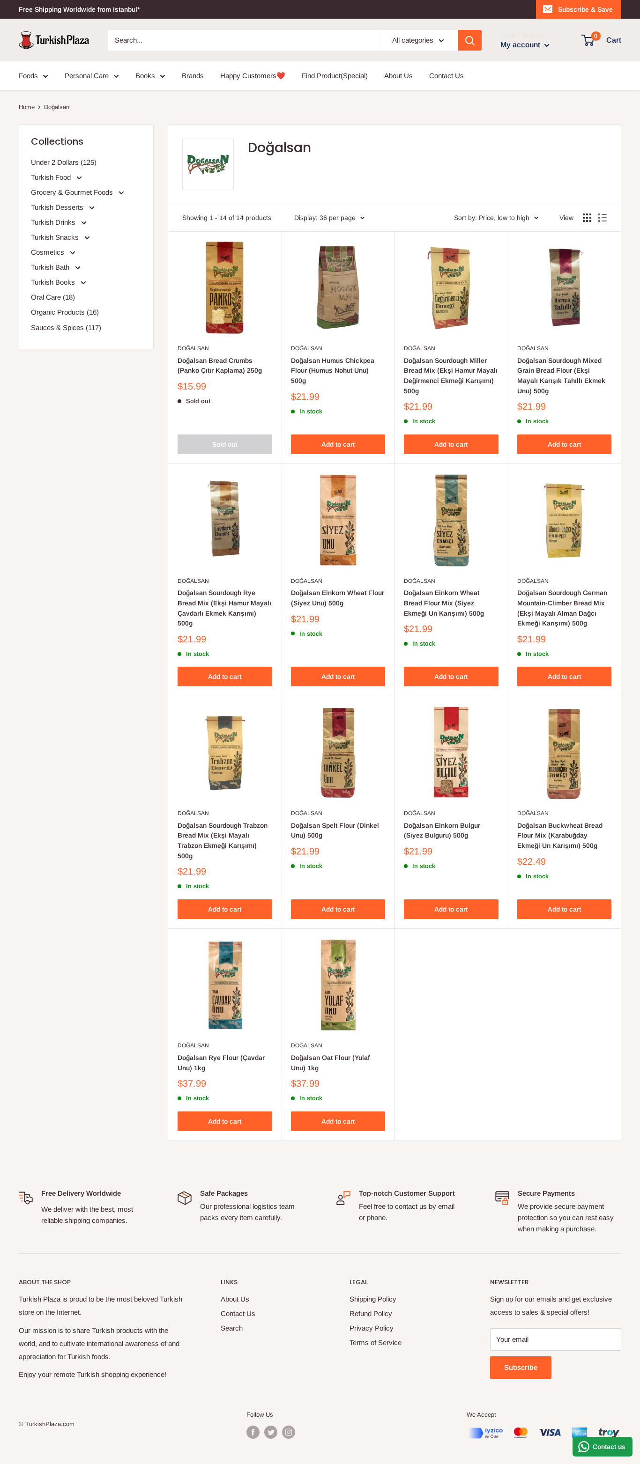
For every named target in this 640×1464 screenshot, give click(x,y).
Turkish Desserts (58, 207)
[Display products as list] (602, 217)
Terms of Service (376, 1342)
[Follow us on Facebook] (253, 1432)
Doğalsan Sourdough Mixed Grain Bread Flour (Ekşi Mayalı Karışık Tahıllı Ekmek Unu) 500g (561, 376)
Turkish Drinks (54, 222)
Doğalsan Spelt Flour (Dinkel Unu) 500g (335, 830)
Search (232, 1328)
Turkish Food (52, 177)
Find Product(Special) (335, 76)
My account (521, 45)
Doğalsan (193, 348)
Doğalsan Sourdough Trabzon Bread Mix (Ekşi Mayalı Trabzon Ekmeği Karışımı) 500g (223, 841)
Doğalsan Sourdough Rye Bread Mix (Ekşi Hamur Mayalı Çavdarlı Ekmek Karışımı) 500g (224, 608)
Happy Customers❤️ (252, 76)
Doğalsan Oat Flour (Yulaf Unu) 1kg (330, 1063)
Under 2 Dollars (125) (64, 162)
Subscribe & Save (585, 9)
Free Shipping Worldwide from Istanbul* (79, 9)
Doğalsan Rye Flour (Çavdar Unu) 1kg (221, 1063)
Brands (193, 76)
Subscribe (520, 1367)
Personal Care (87, 76)
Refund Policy (371, 1313)
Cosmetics (48, 252)
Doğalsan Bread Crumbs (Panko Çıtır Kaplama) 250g (220, 366)
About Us (398, 76)
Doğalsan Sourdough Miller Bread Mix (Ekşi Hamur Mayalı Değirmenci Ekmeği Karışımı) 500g (451, 376)
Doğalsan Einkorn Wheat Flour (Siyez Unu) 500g (337, 598)
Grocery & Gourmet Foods (73, 192)
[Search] (470, 40)
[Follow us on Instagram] (288, 1432)
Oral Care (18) (53, 297)
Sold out (224, 444)
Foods (28, 76)
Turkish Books (54, 282)
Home (27, 106)
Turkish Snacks (56, 237)
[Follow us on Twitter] (270, 1432)
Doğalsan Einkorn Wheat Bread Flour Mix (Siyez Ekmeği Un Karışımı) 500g (444, 603)
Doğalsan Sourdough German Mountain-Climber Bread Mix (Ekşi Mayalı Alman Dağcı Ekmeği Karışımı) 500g (562, 608)
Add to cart (338, 444)
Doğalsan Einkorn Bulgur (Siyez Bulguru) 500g (442, 830)
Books (145, 76)
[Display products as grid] (587, 217)
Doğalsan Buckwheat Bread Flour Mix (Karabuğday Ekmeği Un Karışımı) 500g (560, 835)
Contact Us (446, 76)
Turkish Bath (51, 267)
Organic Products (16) (65, 312)
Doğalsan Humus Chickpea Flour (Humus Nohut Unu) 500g (332, 370)
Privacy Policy (372, 1328)
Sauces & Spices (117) (66, 327)
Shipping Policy (373, 1299)
